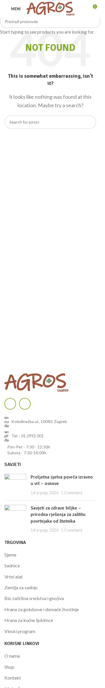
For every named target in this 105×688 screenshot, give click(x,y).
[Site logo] (51, 8)
